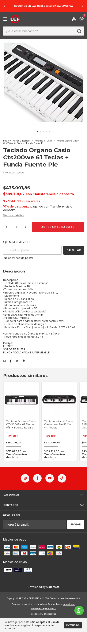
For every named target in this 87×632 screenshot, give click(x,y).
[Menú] (6, 19)
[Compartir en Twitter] (17, 361)
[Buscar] (78, 31)
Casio (49, 140)
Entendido (73, 625)
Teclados (38, 140)
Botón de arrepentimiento (43, 608)
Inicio (6, 140)
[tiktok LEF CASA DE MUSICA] (62, 478)
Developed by (43, 586)
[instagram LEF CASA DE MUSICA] (25, 478)
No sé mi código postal (18, 257)
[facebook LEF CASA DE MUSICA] (37, 478)
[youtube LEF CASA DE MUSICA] (49, 478)
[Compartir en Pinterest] (24, 361)
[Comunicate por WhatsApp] (79, 610)
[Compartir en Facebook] (11, 361)
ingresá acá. (69, 604)
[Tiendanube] (43, 614)
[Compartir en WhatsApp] (4, 361)
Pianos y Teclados (21, 140)
